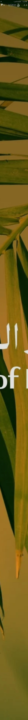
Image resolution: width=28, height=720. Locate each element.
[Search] (4, 5)
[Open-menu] (26, 5)
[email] (1, 1)
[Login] (24, 5)
